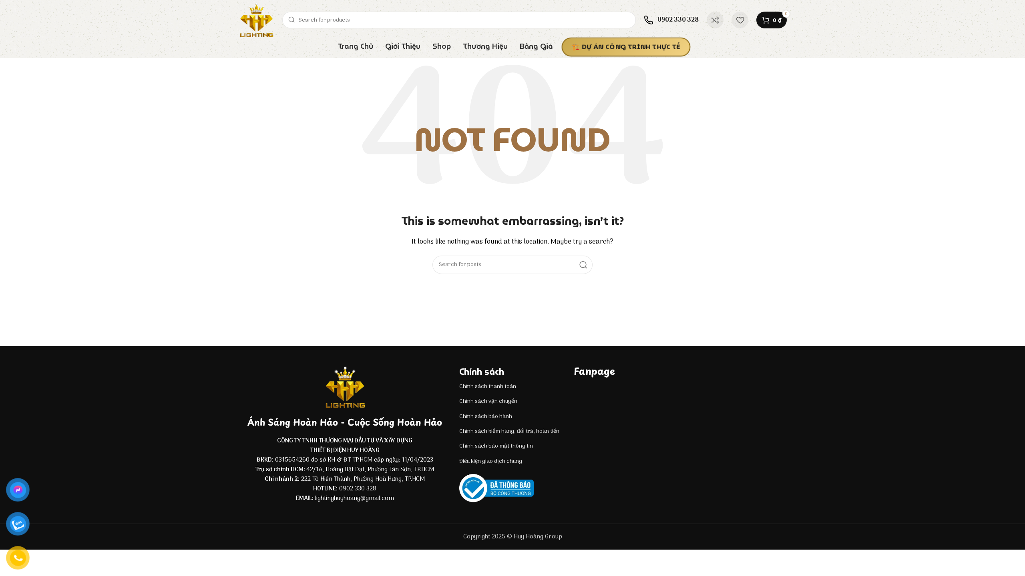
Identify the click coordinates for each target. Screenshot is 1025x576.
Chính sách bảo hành (485, 416)
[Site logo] (256, 20)
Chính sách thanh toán (487, 386)
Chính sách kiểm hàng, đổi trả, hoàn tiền (509, 431)
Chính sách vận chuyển (488, 401)
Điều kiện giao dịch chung (490, 461)
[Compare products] (715, 20)
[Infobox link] (671, 20)
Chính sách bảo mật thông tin (496, 446)
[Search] (583, 265)
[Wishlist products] (740, 20)
